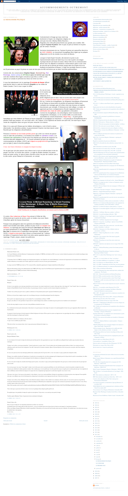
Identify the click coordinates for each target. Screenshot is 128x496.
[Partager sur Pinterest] (29, 240)
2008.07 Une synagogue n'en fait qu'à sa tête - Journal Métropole (108, 180)
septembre (98, 443)
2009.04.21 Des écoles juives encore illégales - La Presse (106, 126)
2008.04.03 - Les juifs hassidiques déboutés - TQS (105, 214)
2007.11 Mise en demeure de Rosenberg (102, 268)
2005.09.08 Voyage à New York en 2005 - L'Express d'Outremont (108, 296)
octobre (98, 441)
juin (97, 450)
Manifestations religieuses (31, 243)
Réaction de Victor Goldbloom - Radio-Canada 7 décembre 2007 (108, 395)
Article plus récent (7, 420)
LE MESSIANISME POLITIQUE (103, 461)
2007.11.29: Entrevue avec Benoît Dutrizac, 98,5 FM (105, 262)
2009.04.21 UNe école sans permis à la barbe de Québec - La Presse (109, 124)
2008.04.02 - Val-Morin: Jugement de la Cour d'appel (105, 220)
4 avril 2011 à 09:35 (13, 398)
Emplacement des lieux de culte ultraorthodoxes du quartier (107, 107)
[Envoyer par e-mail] (22, 240)
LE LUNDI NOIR (100, 463)
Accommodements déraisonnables (19, 242)
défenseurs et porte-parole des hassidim (50, 242)
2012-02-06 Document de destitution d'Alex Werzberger (106, 97)
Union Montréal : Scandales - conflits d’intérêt (104, 45)
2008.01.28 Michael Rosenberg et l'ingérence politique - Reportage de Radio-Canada (106, 252)
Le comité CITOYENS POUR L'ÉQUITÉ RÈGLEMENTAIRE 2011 (108, 69)
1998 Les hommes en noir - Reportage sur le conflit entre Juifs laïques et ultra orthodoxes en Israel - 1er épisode (107, 329)
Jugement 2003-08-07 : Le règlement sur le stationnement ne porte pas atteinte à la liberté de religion (108, 314)
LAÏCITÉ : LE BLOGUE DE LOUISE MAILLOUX (105, 67)
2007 (96, 478)
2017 (96, 421)
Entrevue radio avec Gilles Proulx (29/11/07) (103, 339)
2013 (96, 430)
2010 (96, 471)
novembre (98, 438)
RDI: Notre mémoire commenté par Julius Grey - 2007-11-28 (107, 377)
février (98, 459)
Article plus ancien (83, 420)
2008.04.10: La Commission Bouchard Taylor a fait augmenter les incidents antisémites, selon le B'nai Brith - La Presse (108, 203)
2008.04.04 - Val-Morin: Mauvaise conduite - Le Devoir (106, 212)
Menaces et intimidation (99, 37)
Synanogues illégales (98, 43)
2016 (96, 423)
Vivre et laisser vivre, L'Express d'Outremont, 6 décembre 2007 (108, 390)
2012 (96, 432)
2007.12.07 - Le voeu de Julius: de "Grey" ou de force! (106, 258)
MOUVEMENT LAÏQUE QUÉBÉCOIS (102, 81)
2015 (96, 425)
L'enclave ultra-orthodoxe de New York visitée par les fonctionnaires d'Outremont (105, 379)
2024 (96, 405)
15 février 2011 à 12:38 (15, 276)
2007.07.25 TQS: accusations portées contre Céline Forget (107, 276)
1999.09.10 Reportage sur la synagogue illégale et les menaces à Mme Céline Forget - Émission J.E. (108, 325)
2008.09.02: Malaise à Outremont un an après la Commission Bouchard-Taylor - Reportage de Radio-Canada (107, 160)
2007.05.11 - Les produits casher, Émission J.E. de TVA (106, 287)
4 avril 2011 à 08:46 (13, 330)
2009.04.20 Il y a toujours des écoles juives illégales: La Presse (108, 128)
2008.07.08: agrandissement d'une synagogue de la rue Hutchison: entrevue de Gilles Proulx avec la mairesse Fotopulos (108, 173)
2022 (96, 409)
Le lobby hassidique (16, 243)
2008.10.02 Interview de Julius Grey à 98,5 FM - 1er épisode (107, 148)
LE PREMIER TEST (100, 465)
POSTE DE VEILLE (97, 65)
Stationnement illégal (98, 41)
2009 (96, 473)
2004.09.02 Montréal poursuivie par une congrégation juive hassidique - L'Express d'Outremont (107, 310)
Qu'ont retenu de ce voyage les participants (103, 347)
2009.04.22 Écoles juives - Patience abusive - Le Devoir (106, 122)
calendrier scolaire (48, 135)
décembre (98, 436)
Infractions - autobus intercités (100, 27)
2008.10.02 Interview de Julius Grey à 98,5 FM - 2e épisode (107, 150)
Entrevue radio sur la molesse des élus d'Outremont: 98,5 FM (107, 343)
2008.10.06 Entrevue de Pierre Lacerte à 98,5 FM (104, 146)
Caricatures (33, 242)
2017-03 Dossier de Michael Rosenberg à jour (104, 88)
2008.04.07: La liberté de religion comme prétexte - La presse (107, 206)
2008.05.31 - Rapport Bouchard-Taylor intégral (104, 191)
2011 (96, 434)
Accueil (45, 420)
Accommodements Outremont (64, 7)
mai (97, 452)
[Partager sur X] (25, 240)
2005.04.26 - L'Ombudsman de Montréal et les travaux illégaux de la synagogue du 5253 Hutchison (108, 303)
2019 (96, 416)
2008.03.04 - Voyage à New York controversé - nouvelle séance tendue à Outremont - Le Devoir (108, 226)
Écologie (95, 51)
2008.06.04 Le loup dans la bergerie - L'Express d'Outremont (107, 189)
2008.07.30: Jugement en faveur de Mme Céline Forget (106, 163)
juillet (97, 448)
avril (97, 454)
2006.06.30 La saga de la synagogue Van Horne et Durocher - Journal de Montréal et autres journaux (107, 290)
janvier (98, 468)
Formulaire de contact (98, 58)
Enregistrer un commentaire (9, 418)
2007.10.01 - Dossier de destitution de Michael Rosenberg (107, 274)
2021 (96, 412)
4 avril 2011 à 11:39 (13, 414)
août (97, 445)
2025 (96, 403)
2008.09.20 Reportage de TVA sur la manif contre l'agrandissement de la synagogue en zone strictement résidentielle (108, 153)
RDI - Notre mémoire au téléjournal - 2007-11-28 (104, 375)
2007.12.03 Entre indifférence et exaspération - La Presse (106, 260)
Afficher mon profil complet (101, 488)
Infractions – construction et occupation (102, 29)
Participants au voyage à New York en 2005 (103, 345)
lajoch (97, 485)
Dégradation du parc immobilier (100, 25)
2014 (96, 427)
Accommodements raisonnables (100, 21)
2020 (96, 414)
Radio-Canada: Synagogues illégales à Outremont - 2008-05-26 (108, 369)
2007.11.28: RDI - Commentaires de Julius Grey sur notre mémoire (108, 264)
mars (97, 457)
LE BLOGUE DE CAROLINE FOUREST (102, 75)
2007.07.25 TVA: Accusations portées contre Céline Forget (107, 278)
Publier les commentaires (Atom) (18, 424)
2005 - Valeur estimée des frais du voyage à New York (105, 300)
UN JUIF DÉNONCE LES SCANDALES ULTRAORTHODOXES (108, 71)
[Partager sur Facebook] (27, 240)
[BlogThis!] (24, 240)
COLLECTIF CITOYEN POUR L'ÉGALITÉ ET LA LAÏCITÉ (107, 73)
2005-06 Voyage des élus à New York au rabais (104, 298)
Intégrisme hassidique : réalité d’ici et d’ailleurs (104, 31)
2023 (96, 407)
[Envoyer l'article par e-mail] (19, 240)
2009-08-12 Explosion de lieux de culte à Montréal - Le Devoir (108, 120)
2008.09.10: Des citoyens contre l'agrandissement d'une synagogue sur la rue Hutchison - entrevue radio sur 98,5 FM (109, 157)
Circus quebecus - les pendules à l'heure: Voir (103, 341)
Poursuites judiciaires (98, 39)
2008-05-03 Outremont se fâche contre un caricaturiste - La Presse (108, 201)
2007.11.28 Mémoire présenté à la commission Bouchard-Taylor (108, 266)
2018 (96, 418)
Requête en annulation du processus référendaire (104, 141)
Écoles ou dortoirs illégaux (99, 49)
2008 (96, 475)
